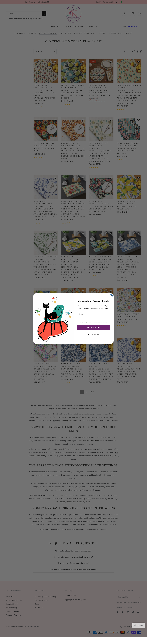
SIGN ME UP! (94, 328)
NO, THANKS (93, 335)
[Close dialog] (111, 295)
